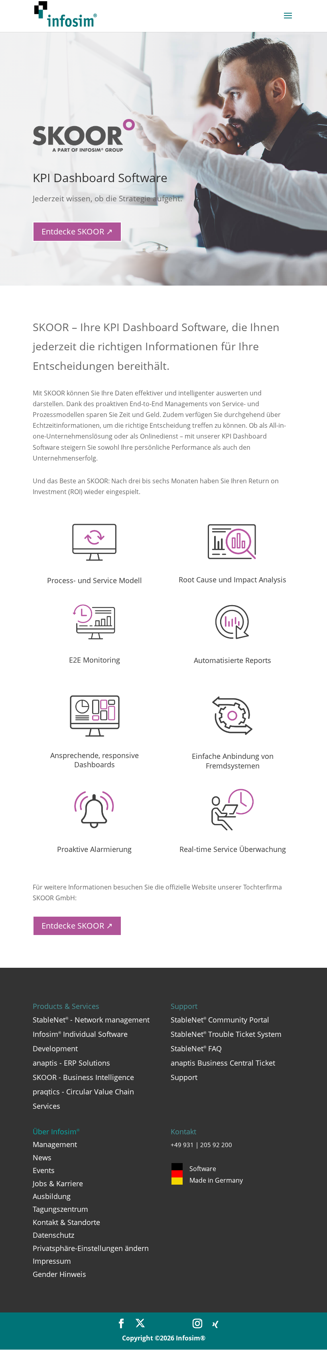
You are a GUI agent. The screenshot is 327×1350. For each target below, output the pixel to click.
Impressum (52, 1261)
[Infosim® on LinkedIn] (178, 1323)
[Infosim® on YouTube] (159, 1323)
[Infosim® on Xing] (215, 1324)
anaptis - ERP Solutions (71, 1063)
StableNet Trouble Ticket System (226, 1034)
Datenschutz (53, 1235)
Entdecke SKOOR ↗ (77, 231)
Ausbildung (52, 1196)
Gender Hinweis (59, 1274)
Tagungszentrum (60, 1209)
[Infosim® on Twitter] (140, 1323)
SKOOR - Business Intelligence (83, 1077)
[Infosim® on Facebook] (121, 1323)
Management (55, 1144)
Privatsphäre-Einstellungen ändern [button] (91, 1248)
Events (44, 1170)
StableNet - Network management (91, 1019)
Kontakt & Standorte (66, 1222)
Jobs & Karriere (58, 1183)
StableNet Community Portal (220, 1019)
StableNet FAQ (196, 1048)
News (42, 1157)
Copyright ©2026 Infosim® (163, 1338)
